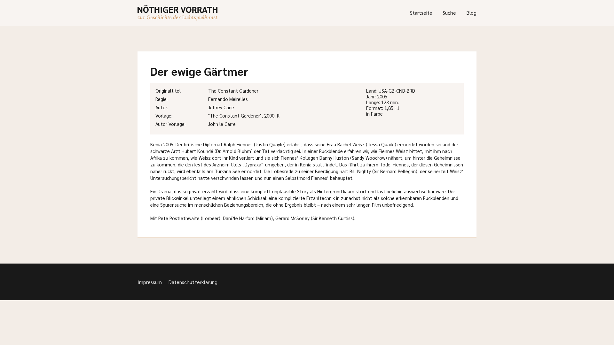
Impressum (150, 282)
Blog (471, 12)
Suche (449, 12)
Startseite (421, 12)
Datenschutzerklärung (192, 282)
